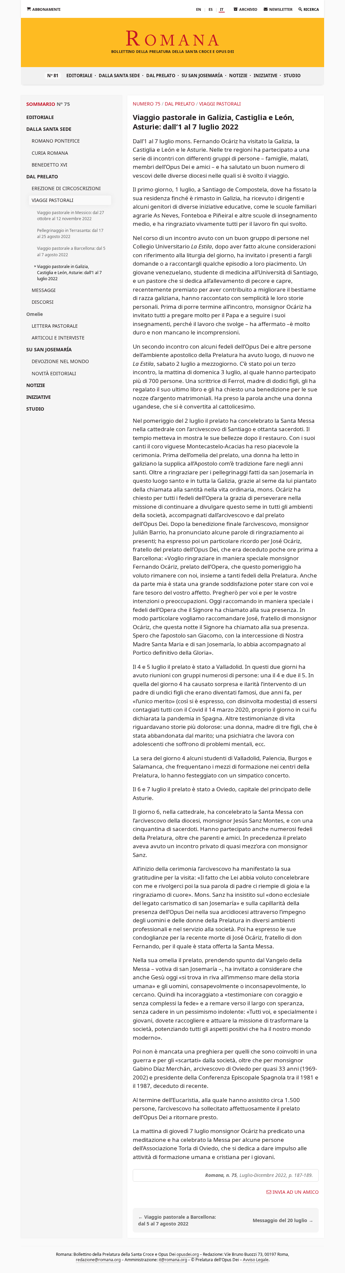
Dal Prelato (160, 75)
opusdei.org (188, 1254)
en (198, 9)
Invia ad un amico (296, 1192)
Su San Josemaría (202, 75)
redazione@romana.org (98, 1260)
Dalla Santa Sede (119, 75)
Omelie (34, 314)
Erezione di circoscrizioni (66, 188)
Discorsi (43, 302)
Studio (292, 75)
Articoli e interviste (58, 337)
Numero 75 (146, 103)
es (211, 9)
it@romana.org (173, 1260)
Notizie (238, 75)
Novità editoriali (54, 373)
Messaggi (44, 290)
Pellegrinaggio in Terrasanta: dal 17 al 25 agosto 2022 (70, 233)
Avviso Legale (256, 1260)
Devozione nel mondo (60, 361)
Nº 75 (63, 103)
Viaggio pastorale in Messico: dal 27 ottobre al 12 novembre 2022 (70, 215)
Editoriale (79, 75)
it (221, 9)
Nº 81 (52, 75)
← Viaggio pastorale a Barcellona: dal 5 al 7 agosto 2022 (177, 1220)
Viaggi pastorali (52, 200)
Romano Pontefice (56, 141)
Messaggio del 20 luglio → (283, 1220)
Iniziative (265, 75)
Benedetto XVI (49, 164)
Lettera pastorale (55, 326)
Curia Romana (50, 153)
